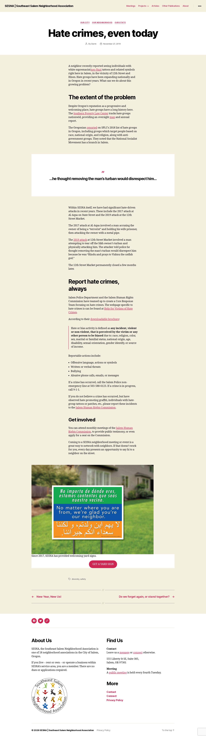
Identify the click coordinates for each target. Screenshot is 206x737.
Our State (120, 22)
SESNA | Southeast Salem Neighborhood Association (39, 6)
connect (137, 652)
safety (83, 579)
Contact (111, 691)
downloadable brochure (104, 319)
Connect (112, 696)
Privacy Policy (115, 700)
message (124, 652)
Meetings (130, 6)
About (186, 6)
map (112, 117)
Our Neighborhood (102, 22)
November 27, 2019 (112, 44)
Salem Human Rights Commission (96, 407)
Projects (142, 6)
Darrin (93, 44)
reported (92, 127)
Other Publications (171, 6)
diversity (75, 579)
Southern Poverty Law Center (90, 113)
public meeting (118, 672)
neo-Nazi (96, 69)
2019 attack (80, 239)
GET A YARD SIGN (103, 564)
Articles (155, 6)
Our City (85, 22)
